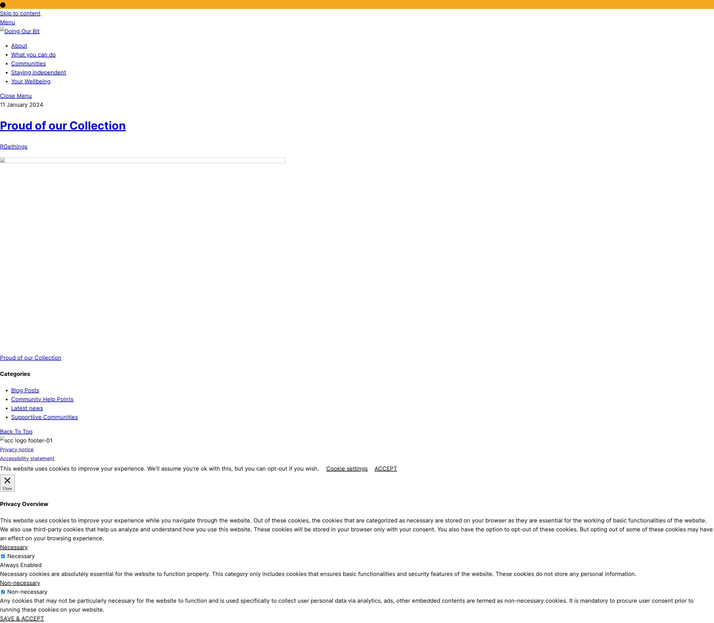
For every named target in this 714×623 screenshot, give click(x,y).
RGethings (13, 146)
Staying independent (38, 72)
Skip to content (20, 13)
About (19, 45)
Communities (28, 63)
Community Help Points (42, 399)
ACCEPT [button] (386, 468)
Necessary (21, 556)
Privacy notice (16, 449)
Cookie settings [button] (347, 468)
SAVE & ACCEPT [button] (22, 618)
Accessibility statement (27, 458)
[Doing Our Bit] (20, 31)
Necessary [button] (14, 547)
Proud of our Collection (63, 125)
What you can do (33, 54)
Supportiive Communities (44, 417)
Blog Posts (25, 390)
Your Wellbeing (30, 81)
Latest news (27, 408)
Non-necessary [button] (20, 583)
